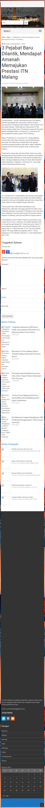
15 (22, 782)
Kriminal (4, 739)
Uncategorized (6, 756)
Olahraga (5, 748)
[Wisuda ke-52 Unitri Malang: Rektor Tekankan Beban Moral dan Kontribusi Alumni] (6, 360)
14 (16, 782)
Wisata (4, 761)
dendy (21, 83)
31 (34, 790)
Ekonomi (4, 731)
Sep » (7, 796)
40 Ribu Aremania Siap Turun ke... (22, 449)
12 (5, 782)
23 (28, 786)
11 (40, 778)
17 (34, 782)
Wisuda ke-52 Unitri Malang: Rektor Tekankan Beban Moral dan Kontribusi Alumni (26, 353)
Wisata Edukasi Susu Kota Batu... (22, 473)
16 (28, 782)
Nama (4, 288)
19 (5, 786)
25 (40, 786)
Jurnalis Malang (17, 12)
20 (11, 786)
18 (40, 782)
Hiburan (4, 735)
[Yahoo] (13, 253)
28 (16, 790)
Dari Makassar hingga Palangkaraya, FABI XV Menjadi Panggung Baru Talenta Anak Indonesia (27, 419)
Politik (4, 752)
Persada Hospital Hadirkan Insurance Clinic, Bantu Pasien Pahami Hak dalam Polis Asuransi (26, 375)
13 (11, 782)
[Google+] (4, 253)
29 (22, 790)
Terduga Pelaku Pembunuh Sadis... (23, 497)
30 (28, 790)
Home (4, 37)
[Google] (8, 253)
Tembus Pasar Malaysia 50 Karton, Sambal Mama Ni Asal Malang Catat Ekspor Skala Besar (25, 397)
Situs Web (5, 306)
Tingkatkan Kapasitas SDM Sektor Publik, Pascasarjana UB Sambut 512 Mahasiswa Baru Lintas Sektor (26, 329)
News (8, 37)
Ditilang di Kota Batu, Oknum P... (22, 485)
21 (16, 786)
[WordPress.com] (23, 253)
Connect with (6, 247)
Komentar (5, 264)
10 (34, 778)
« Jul (3, 796)
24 (34, 786)
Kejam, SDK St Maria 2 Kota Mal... (22, 461)
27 (11, 790)
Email (4, 297)
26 (5, 790)
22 (22, 786)
